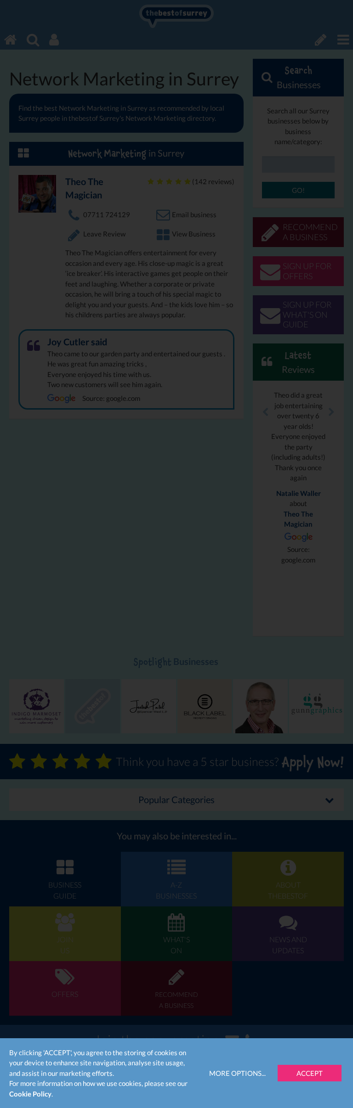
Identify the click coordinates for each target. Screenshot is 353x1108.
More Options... (237, 1073)
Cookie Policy (30, 1094)
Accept (309, 1073)
